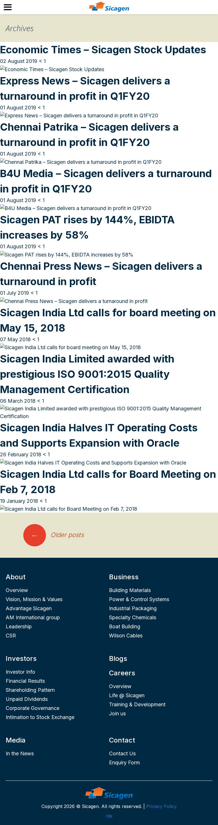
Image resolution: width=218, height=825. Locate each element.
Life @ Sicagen (126, 695)
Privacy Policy (161, 806)
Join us (117, 713)
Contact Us (122, 753)
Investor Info (20, 672)
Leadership (19, 626)
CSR (11, 636)
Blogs (118, 658)
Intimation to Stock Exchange (40, 717)
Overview (17, 590)
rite (109, 816)
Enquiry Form (124, 762)
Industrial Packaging (133, 608)
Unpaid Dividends (27, 699)
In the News (20, 753)
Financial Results (25, 681)
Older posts (57, 534)
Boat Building (124, 626)
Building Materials (130, 590)
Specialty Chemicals (132, 617)
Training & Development (137, 704)
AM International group (33, 617)
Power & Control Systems (139, 599)
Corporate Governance (32, 708)
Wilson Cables (125, 636)
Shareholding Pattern (30, 690)
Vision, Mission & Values (34, 599)
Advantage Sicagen (29, 608)
